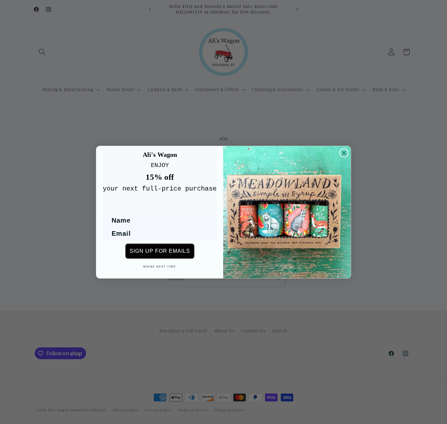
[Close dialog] (344, 153)
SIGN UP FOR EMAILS (160, 251)
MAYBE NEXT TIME (159, 266)
